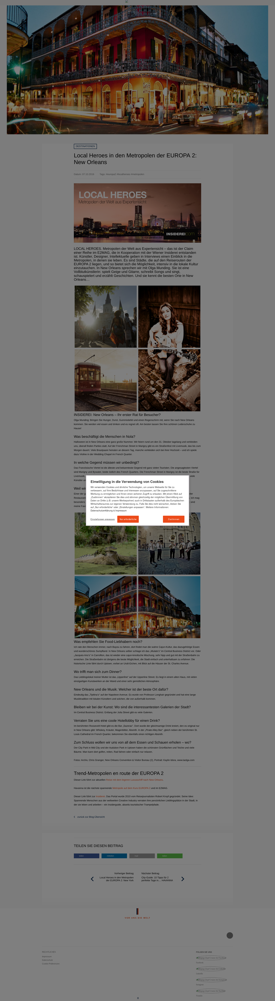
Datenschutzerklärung (102, 510)
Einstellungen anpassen (103, 519)
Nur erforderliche (128, 519)
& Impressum (120, 510)
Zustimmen (173, 519)
